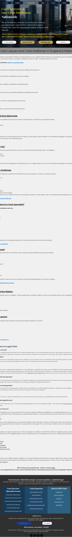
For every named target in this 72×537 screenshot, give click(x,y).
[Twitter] (38, 535)
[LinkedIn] (41, 535)
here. (53, 468)
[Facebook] (34, 535)
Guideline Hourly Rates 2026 (35, 373)
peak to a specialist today (15, 62)
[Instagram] (31, 535)
